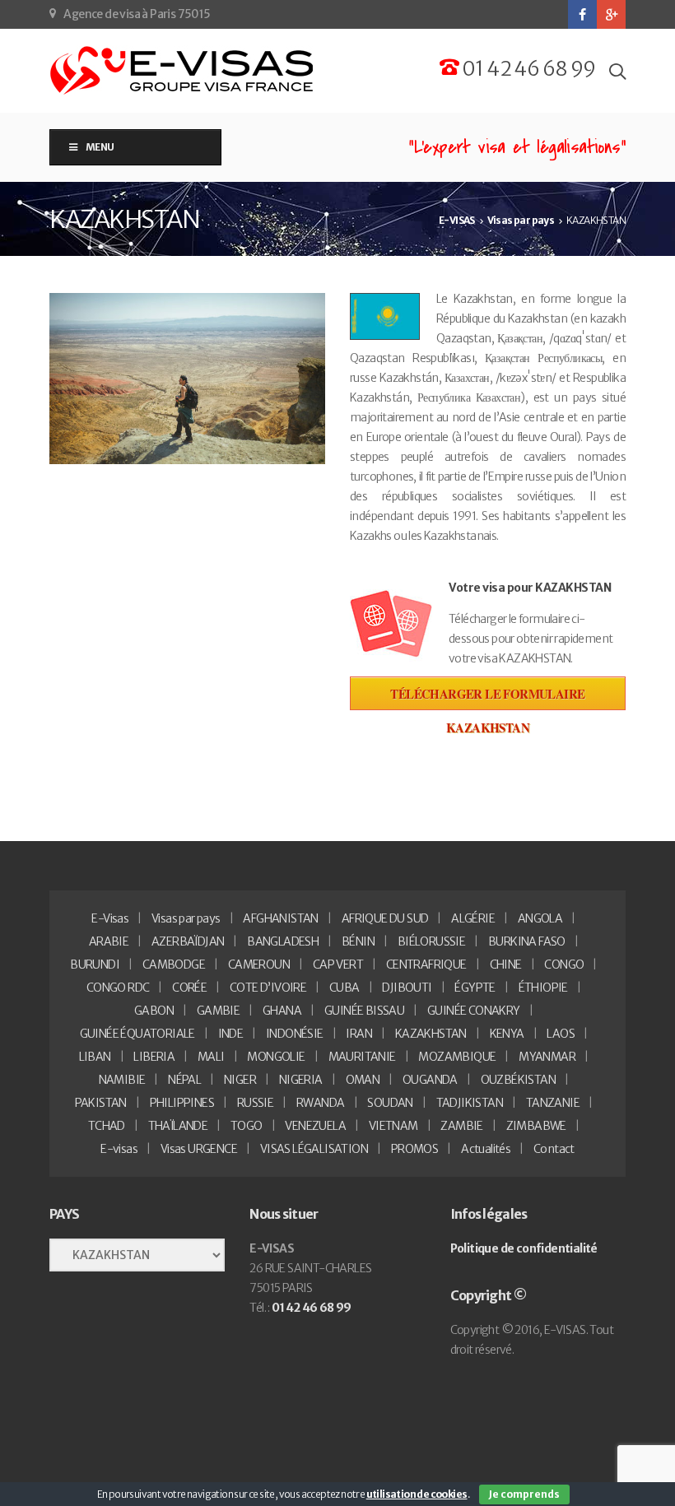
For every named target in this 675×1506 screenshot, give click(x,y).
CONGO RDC (118, 987)
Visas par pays (186, 918)
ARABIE (108, 941)
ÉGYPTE (474, 987)
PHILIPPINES (182, 1102)
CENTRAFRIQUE (426, 964)
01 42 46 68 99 (527, 68)
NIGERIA (301, 1079)
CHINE (506, 964)
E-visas (118, 1148)
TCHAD (106, 1125)
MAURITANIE (362, 1056)
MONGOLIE (276, 1056)
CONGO (564, 964)
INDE (231, 1033)
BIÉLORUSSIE (431, 941)
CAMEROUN (259, 964)
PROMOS (414, 1148)
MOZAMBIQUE (457, 1056)
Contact (554, 1148)
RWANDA (320, 1102)
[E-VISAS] (183, 70)
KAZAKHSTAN (431, 1033)
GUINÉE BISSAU (364, 1010)
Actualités (485, 1148)
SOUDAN (389, 1102)
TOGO (246, 1125)
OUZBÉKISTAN (518, 1079)
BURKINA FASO (527, 941)
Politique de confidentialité (524, 1248)
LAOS (561, 1033)
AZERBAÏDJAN (187, 941)
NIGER (240, 1079)
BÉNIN (358, 941)
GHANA (282, 1010)
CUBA (344, 987)
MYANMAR (547, 1056)
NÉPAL (184, 1079)
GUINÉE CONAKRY (473, 1010)
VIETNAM (393, 1125)
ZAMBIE (461, 1125)
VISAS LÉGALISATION (314, 1148)
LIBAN (95, 1056)
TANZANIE (553, 1102)
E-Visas (109, 918)
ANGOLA (540, 918)
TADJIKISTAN (469, 1102)
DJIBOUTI (406, 987)
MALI (211, 1056)
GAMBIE (218, 1010)
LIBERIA (154, 1056)
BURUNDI (94, 964)
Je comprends (524, 1494)
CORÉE (189, 987)
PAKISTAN (101, 1102)
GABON (154, 1010)
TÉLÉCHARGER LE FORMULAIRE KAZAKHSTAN (487, 697)
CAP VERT (338, 964)
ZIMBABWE (536, 1125)
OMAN (363, 1079)
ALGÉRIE (473, 918)
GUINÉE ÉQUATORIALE (137, 1033)
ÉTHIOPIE (543, 987)
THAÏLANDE (178, 1125)
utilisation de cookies (417, 1494)
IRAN (359, 1033)
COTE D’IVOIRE (268, 987)
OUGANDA (430, 1079)
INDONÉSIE (295, 1033)
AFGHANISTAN (280, 918)
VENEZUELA (315, 1125)
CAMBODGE (173, 964)
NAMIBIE (122, 1079)
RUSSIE (255, 1102)
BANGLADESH (283, 941)
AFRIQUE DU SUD (385, 918)
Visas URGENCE (199, 1148)
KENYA (507, 1033)
